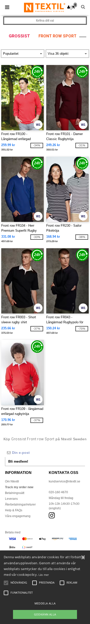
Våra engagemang (17, 516)
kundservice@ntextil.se (64, 481)
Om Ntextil (12, 481)
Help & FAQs (13, 510)
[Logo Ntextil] (44, 7)
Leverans (11, 499)
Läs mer (43, 575)
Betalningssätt (14, 493)
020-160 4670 (58, 492)
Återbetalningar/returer (20, 504)
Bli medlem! (18, 461)
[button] (68, 7)
